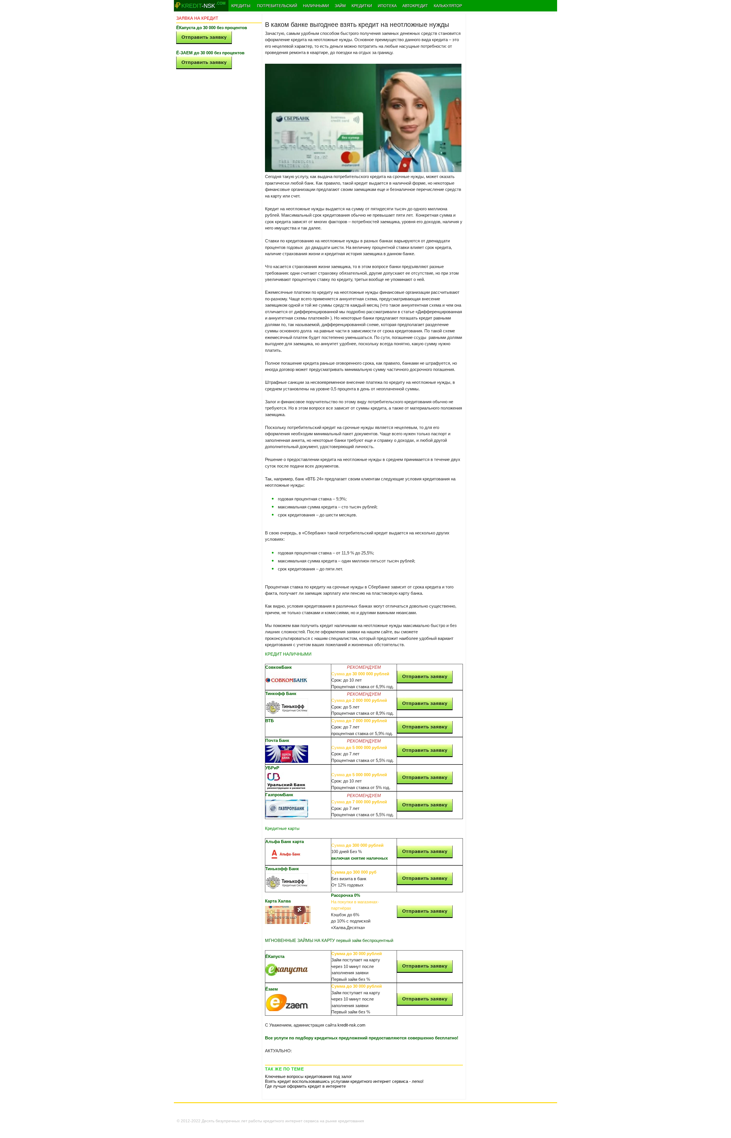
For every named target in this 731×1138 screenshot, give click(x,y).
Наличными (316, 5)
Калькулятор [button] (448, 5)
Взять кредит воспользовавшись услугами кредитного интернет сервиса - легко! (344, 1081)
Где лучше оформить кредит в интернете (305, 1086)
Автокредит (415, 5)
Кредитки (362, 5)
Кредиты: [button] (241, 5)
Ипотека (387, 5)
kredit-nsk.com (352, 1025)
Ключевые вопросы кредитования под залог (308, 1076)
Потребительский (277, 5)
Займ (340, 5)
